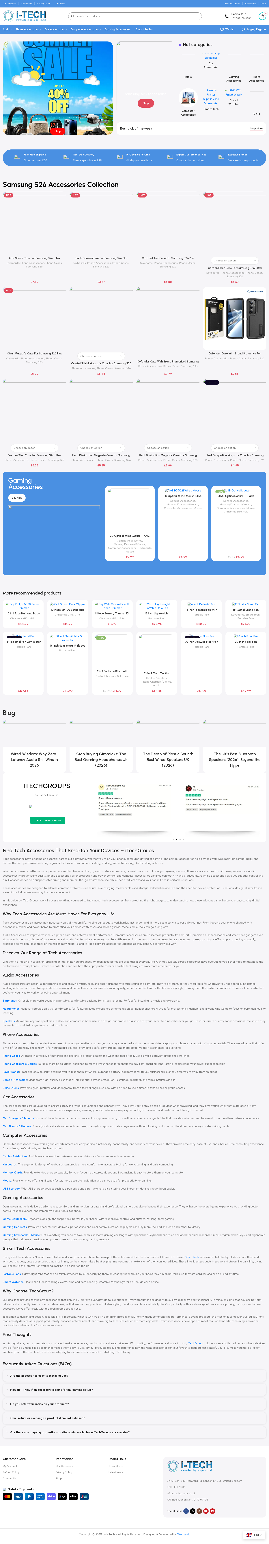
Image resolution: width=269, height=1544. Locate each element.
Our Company (64, 1466)
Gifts (33, 618)
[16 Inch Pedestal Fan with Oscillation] (201, 604)
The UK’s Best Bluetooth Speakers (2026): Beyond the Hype (234, 759)
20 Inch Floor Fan (246, 641)
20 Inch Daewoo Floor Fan (201, 641)
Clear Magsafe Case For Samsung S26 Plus (34, 353)
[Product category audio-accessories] (188, 66)
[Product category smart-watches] (234, 98)
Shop (59, 1478)
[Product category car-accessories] (211, 61)
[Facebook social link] (186, 1511)
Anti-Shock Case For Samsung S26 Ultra (34, 258)
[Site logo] (24, 16)
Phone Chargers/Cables (156, 681)
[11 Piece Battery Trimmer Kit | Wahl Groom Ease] (112, 606)
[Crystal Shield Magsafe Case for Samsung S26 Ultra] (101, 318)
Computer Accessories (122, 548)
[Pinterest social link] (212, 1511)
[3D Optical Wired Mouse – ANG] (130, 510)
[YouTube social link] (206, 1511)
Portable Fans (156, 618)
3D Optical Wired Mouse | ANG (183, 496)
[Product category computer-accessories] (188, 103)
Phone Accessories (32, 263)
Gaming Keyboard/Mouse (129, 544)
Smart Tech (253, 614)
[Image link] (190, 1466)
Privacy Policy (64, 1472)
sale (245, 511)
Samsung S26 (34, 266)
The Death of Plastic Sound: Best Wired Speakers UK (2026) (168, 759)
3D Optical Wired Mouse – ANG (130, 536)
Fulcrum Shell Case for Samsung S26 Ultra (34, 455)
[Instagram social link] (199, 1511)
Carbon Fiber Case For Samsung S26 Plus (168, 258)
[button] (173, 839)
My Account (10, 1466)
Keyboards (12, 263)
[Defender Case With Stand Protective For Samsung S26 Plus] (234, 318)
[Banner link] (146, 77)
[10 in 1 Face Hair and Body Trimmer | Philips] (23, 606)
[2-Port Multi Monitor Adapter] (156, 652)
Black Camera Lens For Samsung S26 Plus (101, 258)
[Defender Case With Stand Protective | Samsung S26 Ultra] (167, 322)
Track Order (116, 1466)
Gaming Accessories (129, 540)
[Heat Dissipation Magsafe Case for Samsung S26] (101, 410)
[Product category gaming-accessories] (234, 68)
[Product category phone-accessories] (256, 68)
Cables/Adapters (156, 678)
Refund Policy (11, 1472)
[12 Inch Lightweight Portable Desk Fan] (156, 606)
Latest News (116, 1472)
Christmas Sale (233, 511)
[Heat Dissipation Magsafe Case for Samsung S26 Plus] (167, 410)
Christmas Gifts (19, 618)
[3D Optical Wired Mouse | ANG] (183, 491)
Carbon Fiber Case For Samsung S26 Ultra (235, 268)
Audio (99, 676)
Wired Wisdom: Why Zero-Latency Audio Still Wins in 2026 (34, 759)
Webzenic (183, 1534)
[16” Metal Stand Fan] (246, 604)
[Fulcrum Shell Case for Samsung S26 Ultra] (34, 410)
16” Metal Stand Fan (246, 609)
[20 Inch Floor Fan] (246, 637)
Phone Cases (54, 263)
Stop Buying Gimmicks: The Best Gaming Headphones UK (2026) (101, 759)
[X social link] (192, 1511)
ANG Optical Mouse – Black (236, 496)
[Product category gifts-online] (256, 103)
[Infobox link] (237, 16)
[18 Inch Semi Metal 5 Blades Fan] (67, 638)
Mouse (130, 551)
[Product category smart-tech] (211, 100)
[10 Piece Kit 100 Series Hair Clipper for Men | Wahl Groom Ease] (67, 604)
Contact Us (9, 1478)
